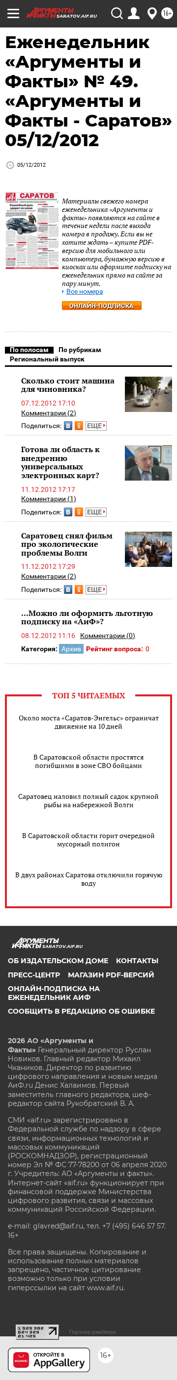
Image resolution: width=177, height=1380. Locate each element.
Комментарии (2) (48, 413)
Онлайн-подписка (101, 305)
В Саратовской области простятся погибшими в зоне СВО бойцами (88, 761)
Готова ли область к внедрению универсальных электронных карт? (60, 462)
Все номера (84, 291)
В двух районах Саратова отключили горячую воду (88, 878)
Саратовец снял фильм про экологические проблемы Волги (67, 544)
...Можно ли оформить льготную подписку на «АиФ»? (87, 617)
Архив (71, 649)
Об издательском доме (58, 960)
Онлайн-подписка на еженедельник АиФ (54, 993)
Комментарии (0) (107, 635)
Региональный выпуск (47, 359)
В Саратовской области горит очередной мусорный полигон (88, 839)
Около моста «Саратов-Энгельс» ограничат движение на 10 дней (89, 722)
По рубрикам (80, 350)
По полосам (29, 350)
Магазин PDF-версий (111, 975)
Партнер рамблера (92, 1332)
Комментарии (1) (48, 499)
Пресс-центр (34, 975)
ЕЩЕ (95, 426)
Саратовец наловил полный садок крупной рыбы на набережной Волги (88, 800)
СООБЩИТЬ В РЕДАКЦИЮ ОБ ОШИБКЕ (81, 1011)
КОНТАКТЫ (137, 960)
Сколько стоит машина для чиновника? (68, 385)
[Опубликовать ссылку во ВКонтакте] (68, 425)
